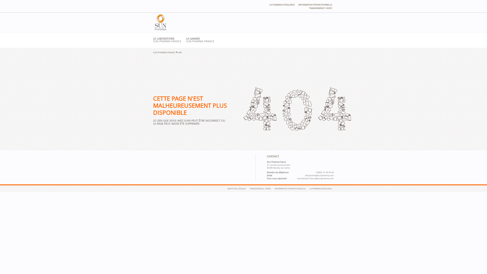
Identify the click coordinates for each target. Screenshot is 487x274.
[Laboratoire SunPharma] (160, 29)
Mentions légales (237, 188)
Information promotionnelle (315, 4)
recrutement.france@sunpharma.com (315, 178)
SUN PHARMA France (200, 40)
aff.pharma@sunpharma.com (319, 175)
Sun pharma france (167, 40)
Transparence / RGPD (320, 8)
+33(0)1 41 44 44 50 (324, 172)
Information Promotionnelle (290, 188)
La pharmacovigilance (282, 4)
